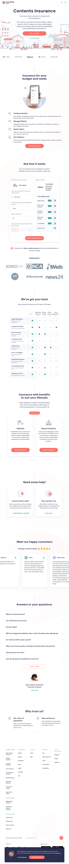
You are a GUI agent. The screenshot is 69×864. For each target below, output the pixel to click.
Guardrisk (20, 772)
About (31, 753)
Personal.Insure (34, 413)
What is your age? (16, 214)
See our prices (34, 33)
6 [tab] (36, 459)
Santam (20, 757)
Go (61, 838)
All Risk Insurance (10, 777)
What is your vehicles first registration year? (21, 203)
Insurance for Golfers (9, 792)
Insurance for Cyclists (9, 787)
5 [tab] (35, 459)
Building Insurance (8, 759)
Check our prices (34, 146)
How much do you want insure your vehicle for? (21, 192)
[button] (62, 2)
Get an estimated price (34, 238)
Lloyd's (19, 768)
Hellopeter (56, 754)
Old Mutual (20, 760)
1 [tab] (31, 459)
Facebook (56, 762)
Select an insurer (40, 180)
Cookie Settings (21, 857)
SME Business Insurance (9, 802)
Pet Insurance (9, 821)
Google (56, 758)
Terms (43, 760)
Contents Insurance (8, 764)
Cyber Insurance (10, 825)
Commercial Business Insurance (9, 808)
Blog (31, 757)
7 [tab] (37, 459)
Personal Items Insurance (9, 773)
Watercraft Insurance (8, 782)
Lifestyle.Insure (10, 814)
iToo (19, 776)
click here (57, 853)
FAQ (43, 753)
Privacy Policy (45, 764)
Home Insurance (10, 768)
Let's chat (34, 690)
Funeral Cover (9, 817)
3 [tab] (33, 459)
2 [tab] (32, 459)
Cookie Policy (45, 768)
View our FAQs (34, 666)
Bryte (19, 764)
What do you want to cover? (19, 180)
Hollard (20, 753)
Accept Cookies (36, 857)
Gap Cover (8, 829)
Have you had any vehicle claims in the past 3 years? (22, 224)
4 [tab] (34, 459)
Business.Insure (10, 798)
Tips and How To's (46, 757)
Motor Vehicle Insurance (9, 753)
